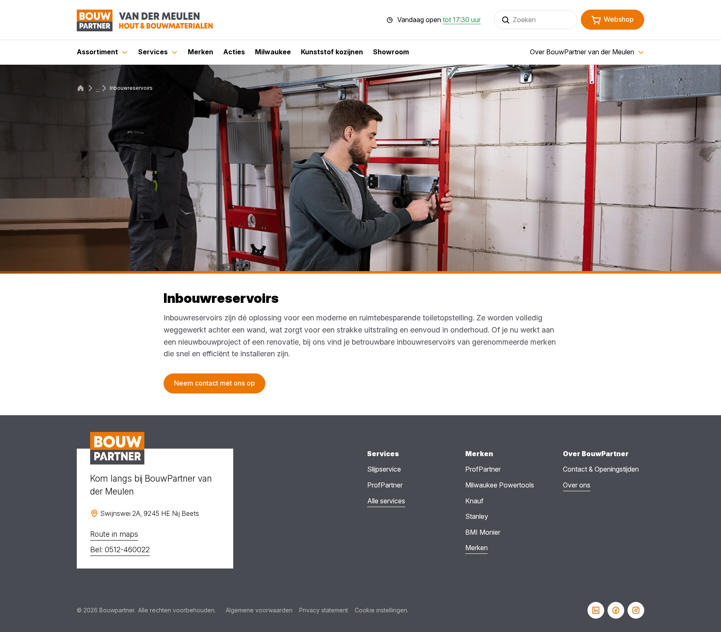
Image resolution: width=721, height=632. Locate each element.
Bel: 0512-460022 (120, 549)
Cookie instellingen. (381, 610)
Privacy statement (323, 610)
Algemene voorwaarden (259, 610)
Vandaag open (439, 20)
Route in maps (114, 534)
